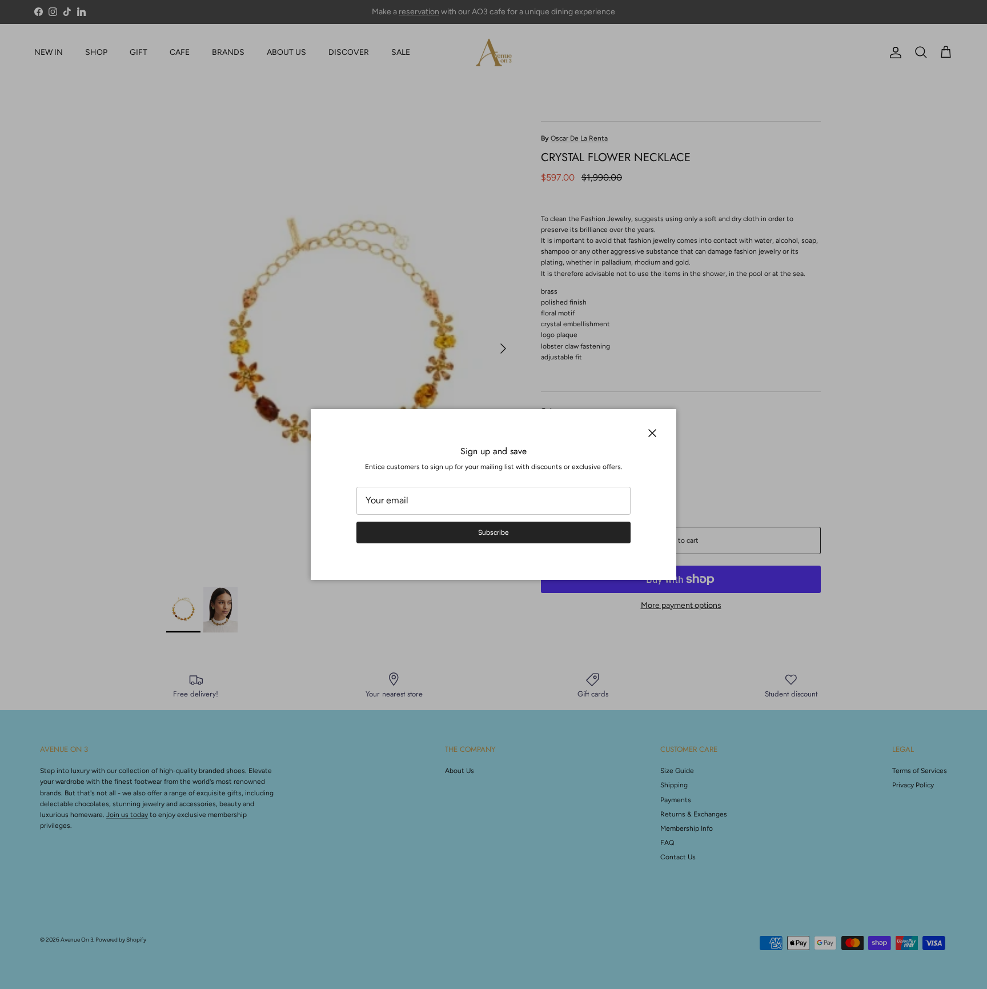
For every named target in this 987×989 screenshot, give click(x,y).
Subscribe (493, 532)
